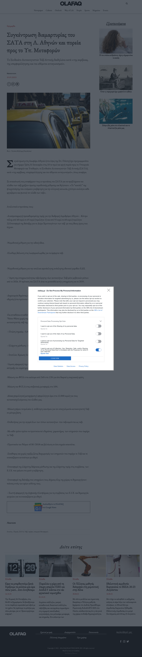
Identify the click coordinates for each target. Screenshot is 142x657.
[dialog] (71, 328)
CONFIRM (55, 358)
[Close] (109, 291)
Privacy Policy (83, 366)
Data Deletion (58, 366)
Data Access (71, 366)
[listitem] (71, 321)
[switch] (98, 326)
